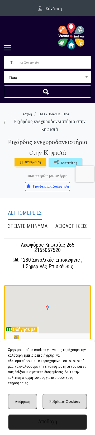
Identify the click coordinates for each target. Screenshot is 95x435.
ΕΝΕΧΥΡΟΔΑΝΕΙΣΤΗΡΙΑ (54, 114)
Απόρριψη (22, 401)
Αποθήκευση (32, 162)
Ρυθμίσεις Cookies (64, 401)
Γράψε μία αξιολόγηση (50, 186)
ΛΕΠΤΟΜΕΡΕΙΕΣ (25, 213)
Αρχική (27, 114)
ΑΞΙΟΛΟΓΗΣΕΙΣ (71, 226)
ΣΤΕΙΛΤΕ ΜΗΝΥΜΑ (28, 226)
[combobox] (47, 77)
